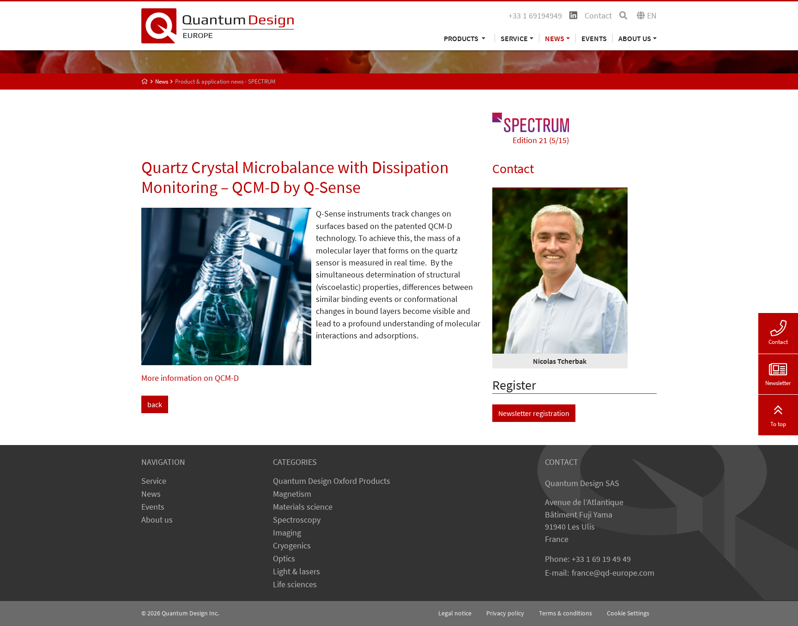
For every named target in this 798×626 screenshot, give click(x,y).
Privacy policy (505, 613)
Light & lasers (296, 571)
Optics (284, 559)
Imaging (287, 533)
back (154, 404)
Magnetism (292, 494)
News (151, 494)
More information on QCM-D (190, 378)
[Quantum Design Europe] (144, 81)
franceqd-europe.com (613, 573)
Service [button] (514, 38)
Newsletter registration (533, 413)
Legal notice (455, 613)
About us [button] (634, 38)
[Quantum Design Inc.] (217, 25)
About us (157, 520)
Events (594, 38)
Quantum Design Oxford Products (331, 481)
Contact (598, 16)
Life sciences (295, 584)
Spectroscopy (296, 520)
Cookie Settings (628, 613)
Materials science (302, 507)
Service (153, 481)
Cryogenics (292, 546)
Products (462, 38)
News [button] (554, 38)
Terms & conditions (565, 613)
